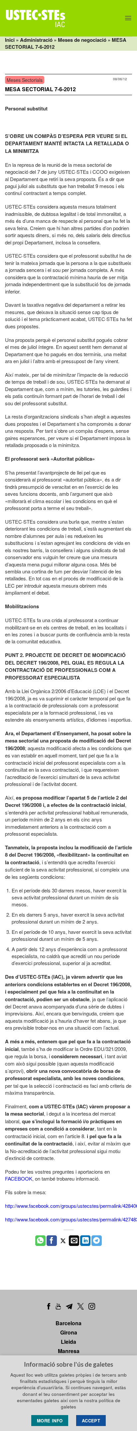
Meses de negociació (82, 39)
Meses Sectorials (25, 80)
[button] (128, 18)
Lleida (68, 1341)
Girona (68, 1332)
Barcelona (68, 1323)
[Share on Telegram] (96, 1240)
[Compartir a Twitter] (63, 1240)
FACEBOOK (18, 1178)
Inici (10, 39)
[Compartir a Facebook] (52, 1240)
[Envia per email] (74, 1240)
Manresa (68, 1351)
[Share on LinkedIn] (85, 1240)
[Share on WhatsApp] (40, 1240)
